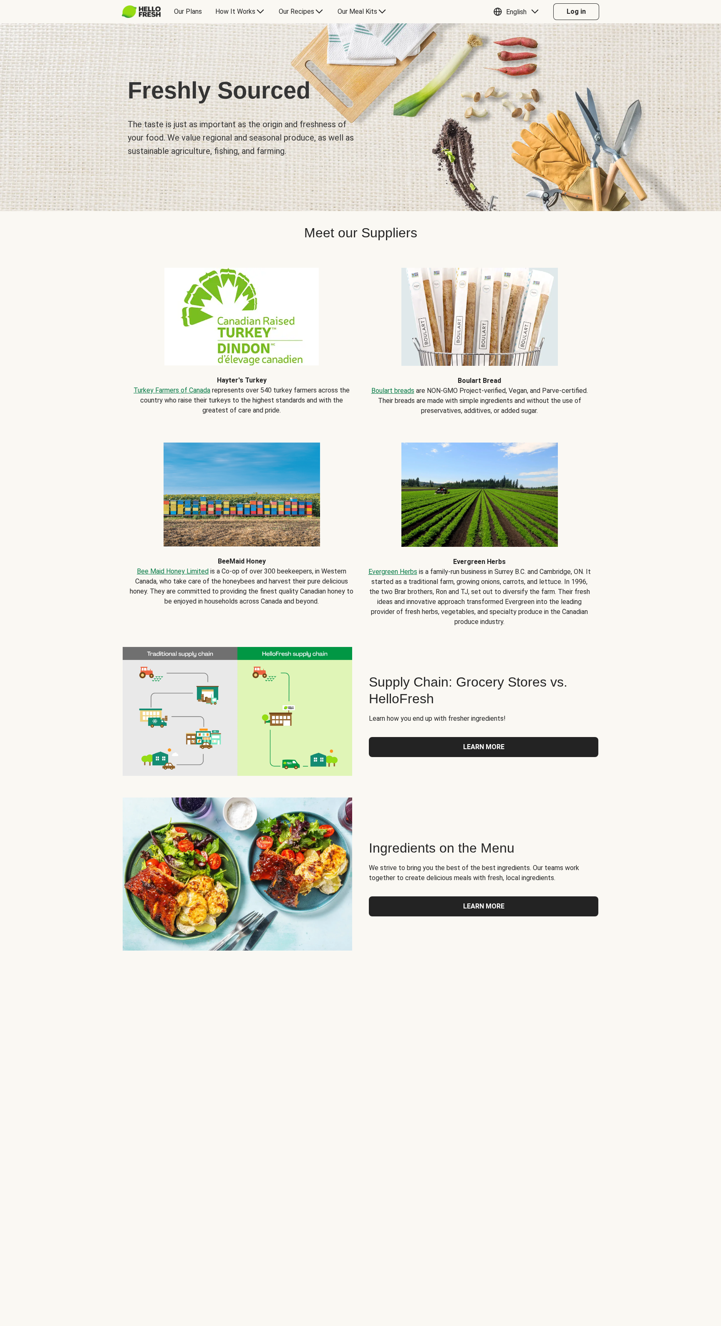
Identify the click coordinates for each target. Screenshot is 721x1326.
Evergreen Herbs (392, 572)
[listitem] (241, 335)
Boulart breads (392, 391)
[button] (518, 11)
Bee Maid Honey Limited (173, 571)
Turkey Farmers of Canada (172, 390)
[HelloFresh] (141, 11)
